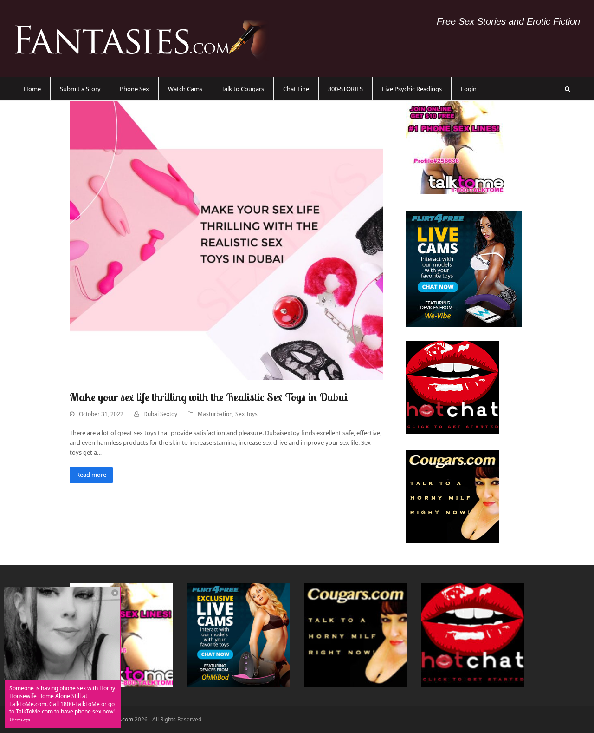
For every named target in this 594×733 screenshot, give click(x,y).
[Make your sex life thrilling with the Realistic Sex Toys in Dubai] (226, 240)
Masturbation (215, 414)
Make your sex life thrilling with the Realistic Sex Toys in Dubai (209, 397)
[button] (567, 88)
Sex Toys (246, 414)
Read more (91, 474)
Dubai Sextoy (160, 414)
